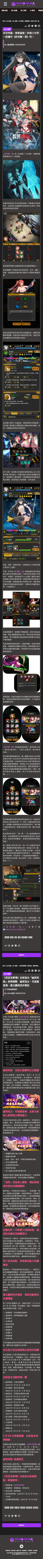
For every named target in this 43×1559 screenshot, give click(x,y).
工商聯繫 (29, 1550)
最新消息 (5, 10)
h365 (11, 937)
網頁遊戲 (35, 1507)
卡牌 (26, 154)
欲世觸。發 (9, 154)
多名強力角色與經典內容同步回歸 (12, 1057)
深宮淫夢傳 (24, 1017)
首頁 (3, 21)
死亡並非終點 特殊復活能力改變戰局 (13, 1053)
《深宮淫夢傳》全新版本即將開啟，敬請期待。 (16, 1064)
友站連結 (35, 1550)
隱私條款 (13, 1550)
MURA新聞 (10, 993)
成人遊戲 (14, 21)
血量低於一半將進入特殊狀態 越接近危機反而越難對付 (17, 1051)
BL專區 (32, 10)
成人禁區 (24, 10)
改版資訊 (23, 1507)
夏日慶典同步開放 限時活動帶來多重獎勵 (14, 1055)
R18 (16, 937)
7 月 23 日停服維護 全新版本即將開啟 (14, 1061)
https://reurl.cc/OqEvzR (15, 929)
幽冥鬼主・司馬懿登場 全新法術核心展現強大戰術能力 (17, 1047)
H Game (7, 937)
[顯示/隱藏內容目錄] (27, 1043)
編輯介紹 (18, 1550)
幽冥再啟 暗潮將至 (10, 1063)
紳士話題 (14, 10)
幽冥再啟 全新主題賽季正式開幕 (12, 1045)
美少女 (30, 937)
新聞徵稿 (24, 1550)
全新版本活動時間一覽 (10, 1059)
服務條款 (8, 1550)
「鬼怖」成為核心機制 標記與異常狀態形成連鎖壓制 (17, 1049)
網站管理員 (10, 45)
